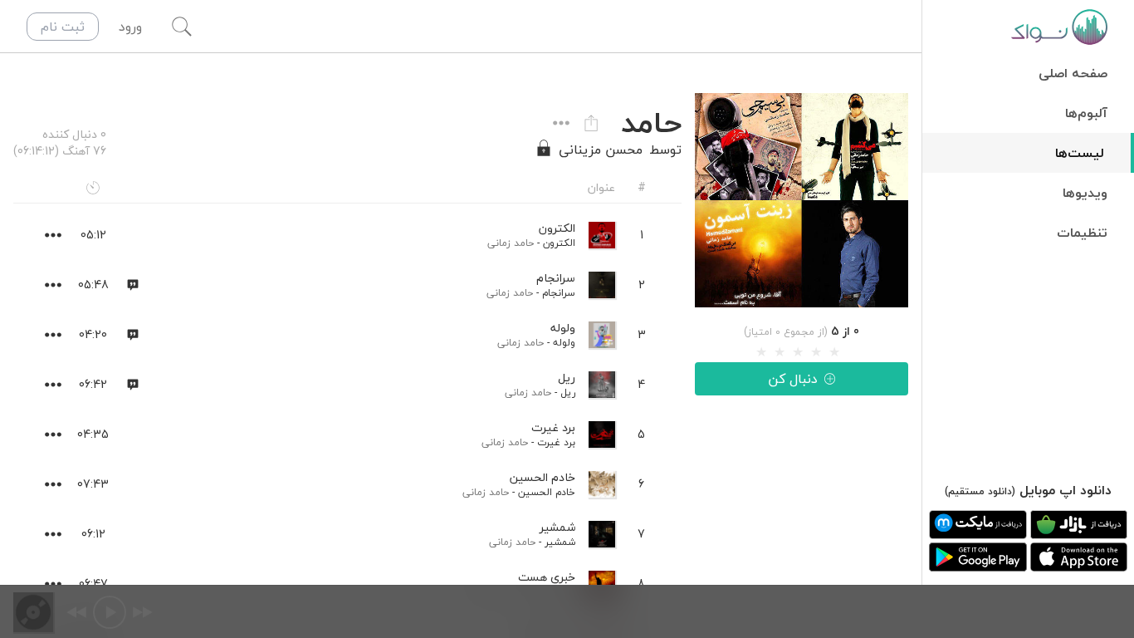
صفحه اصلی (1073, 73)
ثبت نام (63, 26)
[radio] (761, 352)
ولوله (564, 342)
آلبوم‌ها (1086, 113)
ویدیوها (1085, 192)
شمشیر (560, 542)
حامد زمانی (510, 243)
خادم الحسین (546, 492)
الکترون (559, 243)
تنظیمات (1082, 232)
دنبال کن (793, 378)
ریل (567, 392)
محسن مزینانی (601, 150)
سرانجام (558, 293)
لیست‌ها (1079, 152)
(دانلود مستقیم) (980, 491)
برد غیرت (556, 442)
